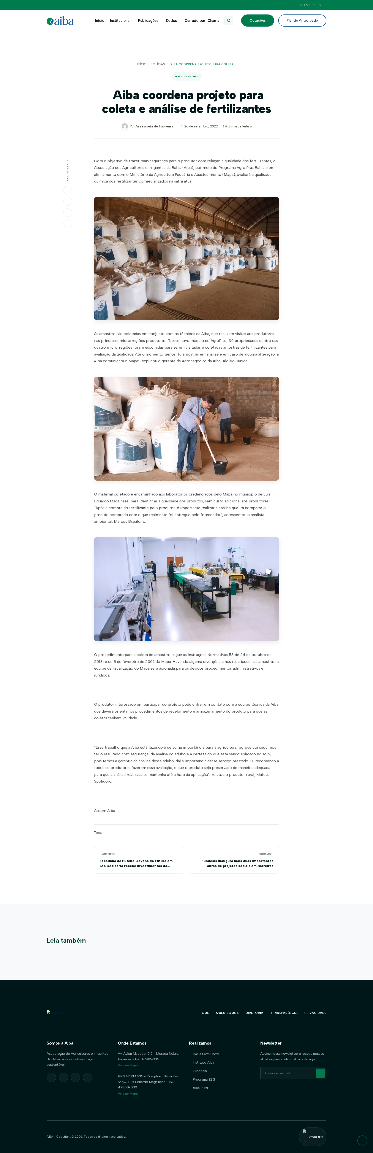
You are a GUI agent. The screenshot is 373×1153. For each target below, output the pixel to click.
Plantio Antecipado (302, 20)
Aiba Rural (200, 1088)
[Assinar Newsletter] (320, 1073)
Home (204, 1013)
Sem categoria (186, 76)
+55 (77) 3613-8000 (312, 5)
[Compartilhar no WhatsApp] (67, 190)
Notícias (158, 64)
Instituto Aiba (203, 1062)
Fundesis (200, 1071)
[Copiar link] (67, 223)
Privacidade (315, 1013)
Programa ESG (204, 1079)
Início (99, 20)
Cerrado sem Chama (202, 20)
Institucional (120, 20)
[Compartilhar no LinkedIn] (67, 201)
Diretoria (254, 1013)
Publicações (148, 20)
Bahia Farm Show (206, 1054)
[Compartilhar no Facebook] (67, 212)
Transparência (283, 1013)
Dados (171, 20)
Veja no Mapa (128, 1065)
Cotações (258, 20)
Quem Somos (227, 1013)
